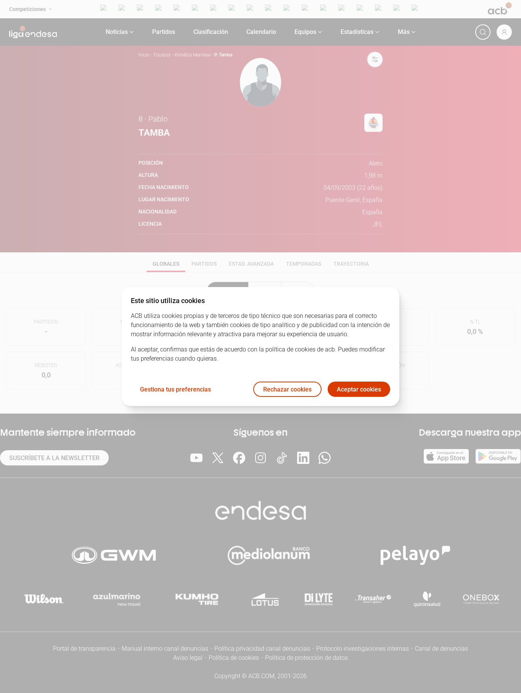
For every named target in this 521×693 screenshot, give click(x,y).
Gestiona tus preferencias (175, 389)
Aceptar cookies (359, 389)
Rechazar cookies (287, 389)
